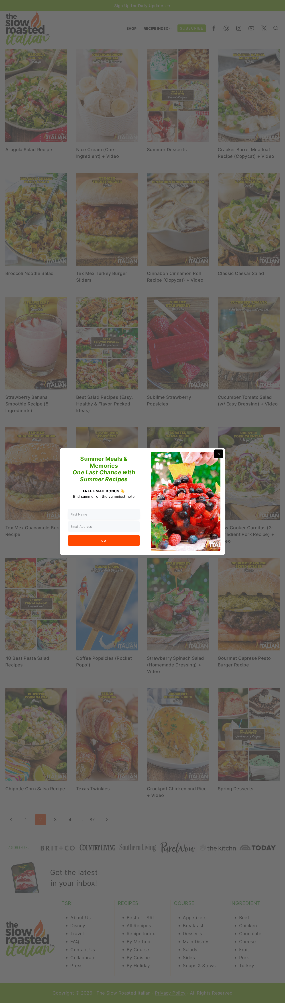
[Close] (218, 453)
